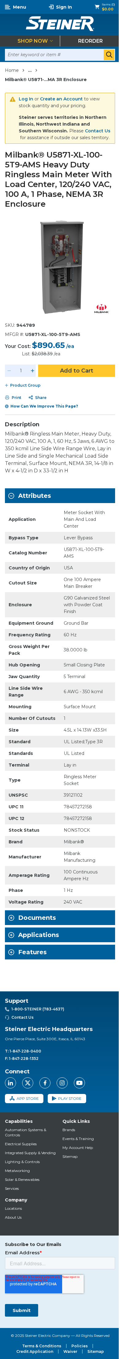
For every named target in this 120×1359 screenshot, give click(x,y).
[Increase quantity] (32, 371)
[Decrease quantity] (9, 371)
